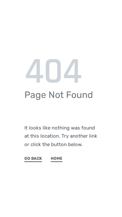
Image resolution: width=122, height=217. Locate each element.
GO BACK (33, 158)
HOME (56, 158)
